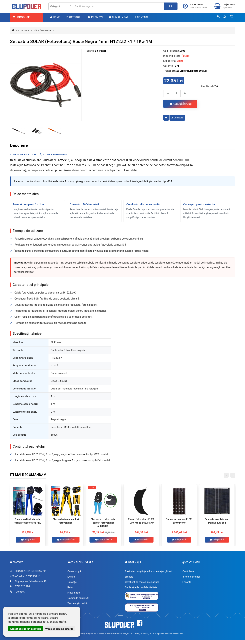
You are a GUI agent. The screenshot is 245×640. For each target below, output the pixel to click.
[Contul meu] (218, 17)
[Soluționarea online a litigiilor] (141, 607)
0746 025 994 (196, 4)
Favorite (186, 582)
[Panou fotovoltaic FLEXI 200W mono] (179, 501)
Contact (142, 17)
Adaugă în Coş (182, 103)
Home (56, 17)
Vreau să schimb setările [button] (59, 628)
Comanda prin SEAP (79, 598)
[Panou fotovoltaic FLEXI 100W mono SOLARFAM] (141, 501)
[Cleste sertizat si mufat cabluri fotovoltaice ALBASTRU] (103, 501)
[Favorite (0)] (231, 17)
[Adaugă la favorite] (166, 118)
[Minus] (167, 93)
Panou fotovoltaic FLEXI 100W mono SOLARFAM (141, 521)
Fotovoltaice (23, 30)
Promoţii (97, 17)
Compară (178, 117)
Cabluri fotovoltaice (42, 30)
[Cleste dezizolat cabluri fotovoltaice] (66, 501)
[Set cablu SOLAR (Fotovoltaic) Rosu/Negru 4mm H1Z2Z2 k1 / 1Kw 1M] (46, 85)
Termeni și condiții (77, 603)
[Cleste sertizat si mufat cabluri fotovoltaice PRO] (28, 501)
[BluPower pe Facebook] (139, 623)
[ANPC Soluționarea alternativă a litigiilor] (141, 595)
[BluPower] (26, 6)
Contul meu (188, 571)
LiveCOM (179, 634)
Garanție (72, 582)
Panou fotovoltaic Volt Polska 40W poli (216, 521)
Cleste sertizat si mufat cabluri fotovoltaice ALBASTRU (103, 523)
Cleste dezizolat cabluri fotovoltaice (65, 521)
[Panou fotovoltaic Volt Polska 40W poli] (217, 501)
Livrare (71, 576)
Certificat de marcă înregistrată (142, 582)
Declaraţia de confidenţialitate (141, 587)
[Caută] (171, 6)
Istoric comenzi (191, 576)
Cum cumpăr (120, 17)
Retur (70, 587)
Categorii (75, 17)
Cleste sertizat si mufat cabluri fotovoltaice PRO (27, 521)
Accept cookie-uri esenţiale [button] (25, 628)
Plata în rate (74, 592)
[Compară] (224, 17)
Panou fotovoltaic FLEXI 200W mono (179, 521)
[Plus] (185, 93)
